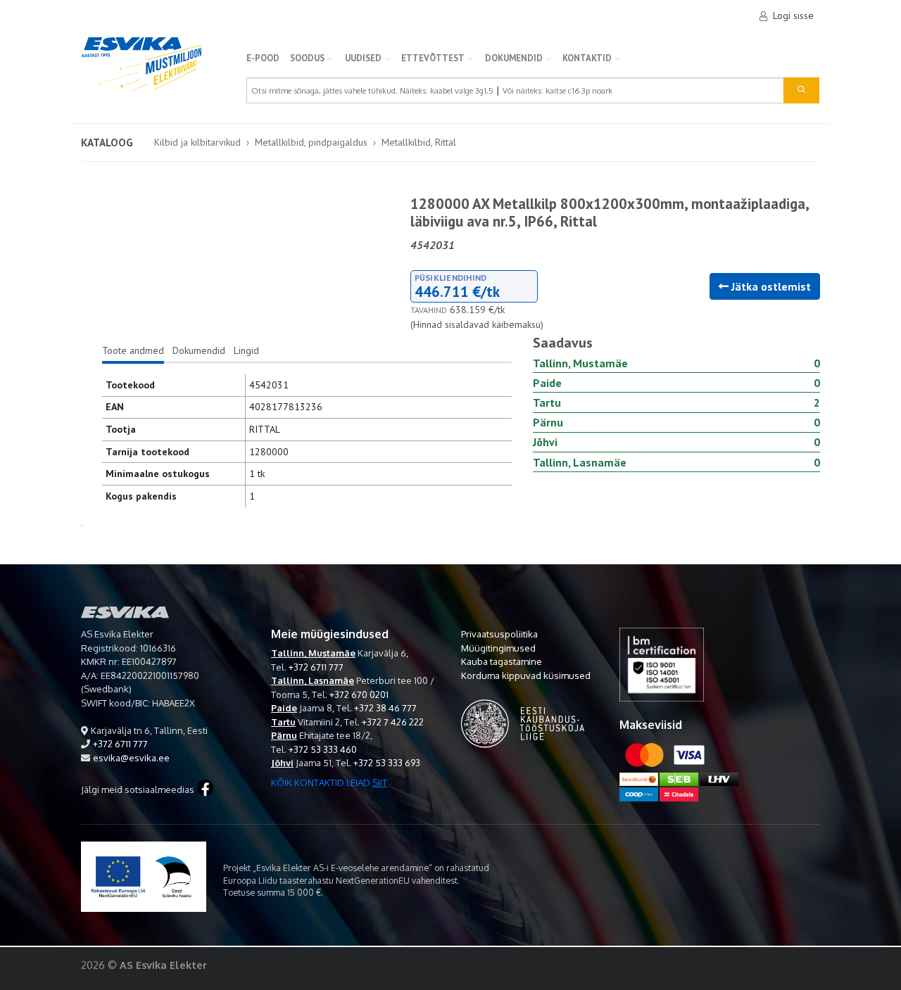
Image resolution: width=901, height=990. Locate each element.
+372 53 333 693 (386, 762)
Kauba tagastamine (501, 661)
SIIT (379, 782)
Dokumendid (514, 58)
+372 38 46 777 (385, 707)
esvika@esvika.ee (131, 757)
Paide (284, 707)
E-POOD (262, 58)
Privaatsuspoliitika (499, 634)
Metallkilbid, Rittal (419, 142)
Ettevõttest (433, 58)
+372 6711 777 (120, 743)
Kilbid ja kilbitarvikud (197, 142)
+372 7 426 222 (393, 722)
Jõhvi (282, 762)
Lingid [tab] (246, 350)
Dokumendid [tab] (198, 350)
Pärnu (284, 735)
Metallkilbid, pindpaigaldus (311, 142)
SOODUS (307, 58)
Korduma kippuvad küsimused (526, 675)
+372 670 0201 (359, 694)
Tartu (283, 722)
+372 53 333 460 (323, 749)
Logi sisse (793, 15)
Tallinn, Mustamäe (313, 653)
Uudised (363, 58)
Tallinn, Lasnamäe (312, 680)
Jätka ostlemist (770, 286)
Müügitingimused (498, 648)
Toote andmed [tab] (133, 350)
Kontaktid (587, 58)
